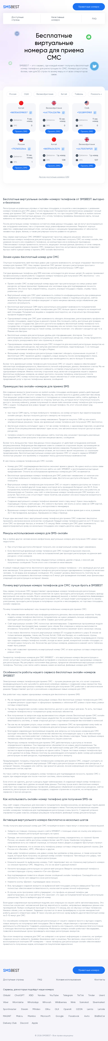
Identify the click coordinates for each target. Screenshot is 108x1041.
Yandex (41, 995)
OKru (47, 1009)
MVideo (36, 1009)
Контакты (100, 979)
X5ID (31, 995)
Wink (73, 1002)
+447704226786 (51, 112)
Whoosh (46, 1002)
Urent (102, 995)
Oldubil (6, 995)
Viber (5, 1002)
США (26, 94)
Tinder (91, 995)
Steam (24, 1009)
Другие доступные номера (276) (54, 177)
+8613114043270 (51, 148)
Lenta (90, 1009)
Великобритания (45, 94)
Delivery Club (10, 1023)
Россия (12, 94)
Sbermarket (99, 1002)
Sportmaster (9, 1009)
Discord (24, 1023)
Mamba (32, 1016)
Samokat (84, 1002)
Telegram (68, 995)
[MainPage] (11, 6)
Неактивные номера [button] (57, 18)
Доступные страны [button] (18, 18)
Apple (35, 1023)
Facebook (74, 1016)
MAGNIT (7, 1016)
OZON (79, 1009)
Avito (87, 1016)
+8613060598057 (19, 112)
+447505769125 (84, 148)
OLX (57, 1009)
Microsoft (45, 1016)
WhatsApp (33, 1002)
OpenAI (67, 1009)
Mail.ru (19, 1016)
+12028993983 (84, 112)
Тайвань (79, 94)
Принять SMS (21, 131)
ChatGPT (19, 995)
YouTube (54, 995)
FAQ (40, 979)
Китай (64, 94)
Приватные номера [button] (88, 6)
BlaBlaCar (100, 1016)
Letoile (101, 1009)
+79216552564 (18, 148)
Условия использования (68, 979)
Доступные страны (13, 979)
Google (60, 1016)
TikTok (80, 995)
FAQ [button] (94, 18)
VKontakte (17, 1002)
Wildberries (61, 1002)
